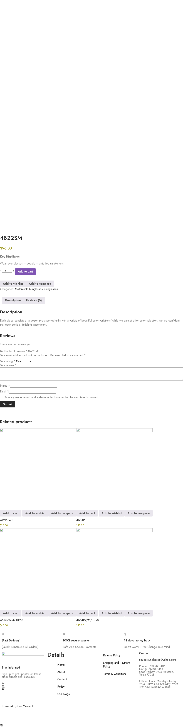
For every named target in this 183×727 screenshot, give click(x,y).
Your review (8, 365)
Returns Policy (111, 655)
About (61, 672)
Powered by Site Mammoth (18, 706)
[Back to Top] (1, 725)
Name (5, 386)
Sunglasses (51, 289)
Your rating (7, 361)
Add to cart (25, 271)
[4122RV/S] (38, 466)
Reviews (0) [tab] (34, 300)
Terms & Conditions (115, 674)
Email (4, 391)
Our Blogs (63, 694)
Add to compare (40, 284)
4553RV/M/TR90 (11, 620)
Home (61, 665)
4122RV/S (6, 520)
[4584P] (114, 466)
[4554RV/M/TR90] (114, 566)
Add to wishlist (13, 284)
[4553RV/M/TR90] (38, 566)
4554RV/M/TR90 (87, 620)
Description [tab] (13, 300)
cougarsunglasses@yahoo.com (157, 660)
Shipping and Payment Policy (116, 665)
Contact (62, 679)
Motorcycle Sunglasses (29, 289)
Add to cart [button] (11, 513)
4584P (80, 520)
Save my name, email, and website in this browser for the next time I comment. (51, 397)
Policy (61, 687)
